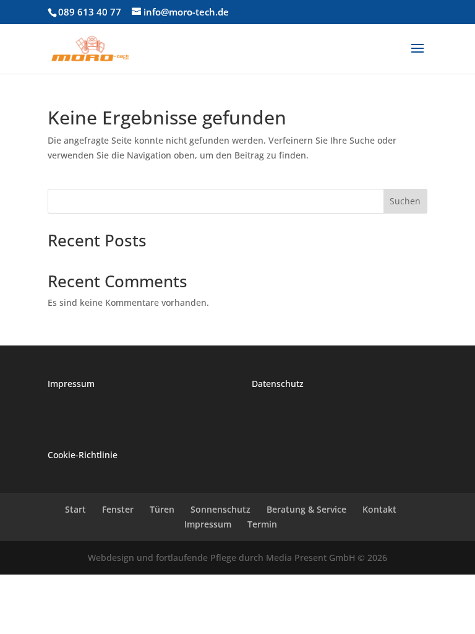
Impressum (71, 383)
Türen (162, 509)
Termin (262, 524)
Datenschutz (278, 383)
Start (75, 509)
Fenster (118, 509)
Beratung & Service (306, 509)
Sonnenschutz (220, 509)
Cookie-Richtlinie (83, 455)
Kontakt (379, 509)
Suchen (405, 201)
